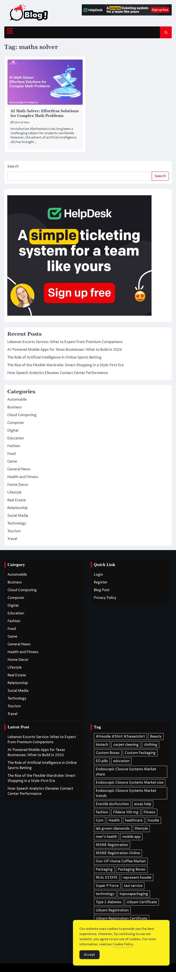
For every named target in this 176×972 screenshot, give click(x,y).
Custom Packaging (140, 753)
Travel (12, 539)
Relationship (17, 508)
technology (105, 894)
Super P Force (107, 885)
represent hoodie (137, 877)
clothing (150, 744)
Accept (89, 954)
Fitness (149, 812)
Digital (12, 430)
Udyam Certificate (142, 902)
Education (15, 438)
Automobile (17, 399)
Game (12, 461)
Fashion (13, 446)
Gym (99, 820)
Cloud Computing (21, 415)
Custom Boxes (108, 753)
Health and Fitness (22, 477)
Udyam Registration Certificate (121, 918)
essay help (142, 804)
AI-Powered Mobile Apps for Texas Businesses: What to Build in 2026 (64, 349)
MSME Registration (112, 845)
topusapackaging (134, 894)
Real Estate (16, 500)
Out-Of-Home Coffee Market (121, 861)
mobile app (131, 836)
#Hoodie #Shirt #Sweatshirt (120, 736)
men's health (106, 836)
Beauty (156, 736)
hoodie (153, 820)
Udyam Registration (112, 910)
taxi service (133, 885)
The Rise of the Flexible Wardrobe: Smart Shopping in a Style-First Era (65, 365)
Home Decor (17, 484)
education (121, 761)
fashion (102, 812)
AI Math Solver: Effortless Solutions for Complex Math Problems (45, 113)
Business (14, 407)
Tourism (14, 531)
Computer (15, 422)
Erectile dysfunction (112, 804)
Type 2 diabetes (108, 902)
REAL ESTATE (107, 877)
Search (13, 166)
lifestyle (141, 828)
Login (98, 574)
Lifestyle (14, 492)
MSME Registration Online (118, 853)
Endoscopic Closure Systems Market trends (126, 793)
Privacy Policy (105, 597)
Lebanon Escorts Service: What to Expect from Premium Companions (65, 342)
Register (101, 582)
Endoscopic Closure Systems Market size (129, 782)
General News (18, 469)
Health (114, 820)
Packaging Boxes (132, 869)
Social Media (17, 515)
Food (11, 453)
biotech (102, 744)
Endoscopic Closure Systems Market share (126, 772)
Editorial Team (21, 122)
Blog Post (101, 590)
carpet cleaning (126, 744)
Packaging (104, 869)
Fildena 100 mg (125, 812)
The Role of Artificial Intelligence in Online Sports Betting (54, 357)
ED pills (102, 761)
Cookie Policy (123, 944)
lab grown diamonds (113, 828)
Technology (16, 523)
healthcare (134, 820)
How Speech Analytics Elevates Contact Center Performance (57, 373)
